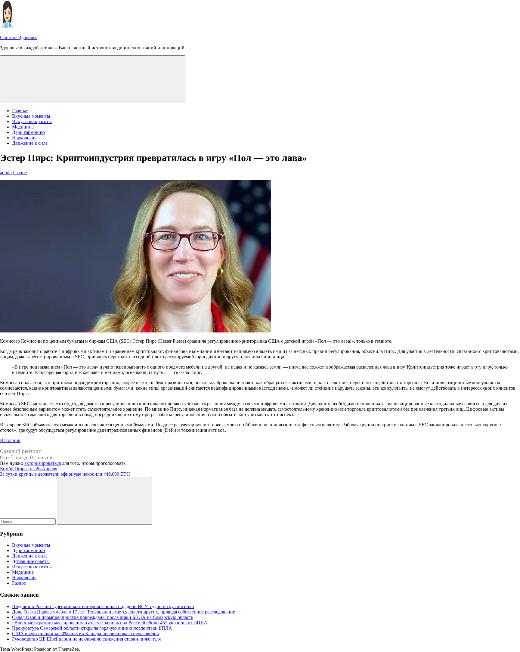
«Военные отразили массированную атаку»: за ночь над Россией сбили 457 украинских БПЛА (109, 622)
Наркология (24, 137)
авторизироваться (42, 463)
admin (6, 172)
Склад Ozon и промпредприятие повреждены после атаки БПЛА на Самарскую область (102, 617)
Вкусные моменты (31, 116)
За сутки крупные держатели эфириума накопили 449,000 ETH (65, 474)
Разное (20, 172)
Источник (10, 440)
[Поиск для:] (28, 521)
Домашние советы (31, 561)
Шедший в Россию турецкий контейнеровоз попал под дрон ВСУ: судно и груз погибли (103, 606)
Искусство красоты (32, 121)
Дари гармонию (28, 132)
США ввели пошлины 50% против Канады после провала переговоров (85, 633)
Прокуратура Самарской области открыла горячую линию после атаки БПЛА (92, 628)
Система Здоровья (18, 37)
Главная (20, 110)
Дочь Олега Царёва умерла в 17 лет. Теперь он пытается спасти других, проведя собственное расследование (123, 611)
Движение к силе (30, 143)
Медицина (23, 126)
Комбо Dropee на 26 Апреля (28, 468)
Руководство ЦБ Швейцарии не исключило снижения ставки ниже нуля (86, 638)
